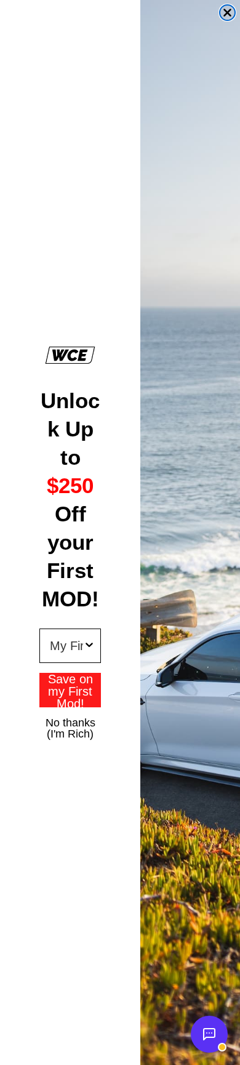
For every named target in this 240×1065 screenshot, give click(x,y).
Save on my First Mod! (70, 690)
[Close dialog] (227, 12)
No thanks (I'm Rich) (70, 722)
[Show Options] (89, 645)
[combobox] (66, 645)
